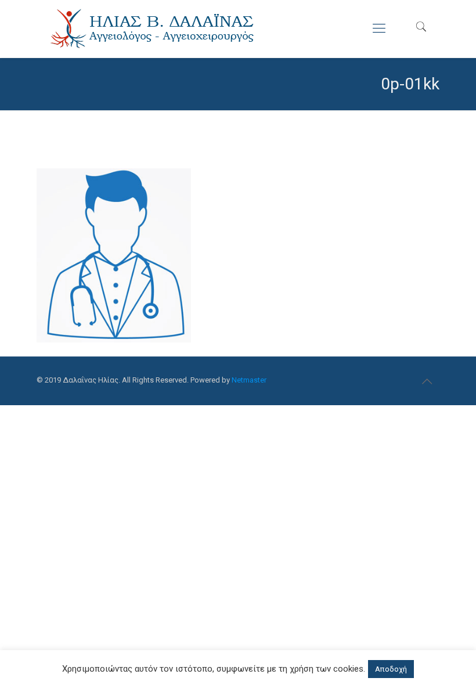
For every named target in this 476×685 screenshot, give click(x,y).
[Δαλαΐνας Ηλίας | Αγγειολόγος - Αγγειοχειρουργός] (152, 28)
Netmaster (249, 380)
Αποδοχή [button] (391, 669)
